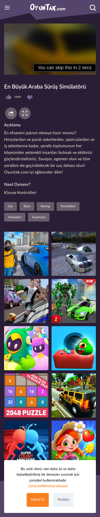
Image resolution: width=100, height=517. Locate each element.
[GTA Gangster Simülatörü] (26, 254)
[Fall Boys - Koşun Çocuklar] (26, 348)
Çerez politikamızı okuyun (48, 486)
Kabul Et (37, 499)
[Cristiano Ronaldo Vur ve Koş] (26, 301)
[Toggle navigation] (7, 8)
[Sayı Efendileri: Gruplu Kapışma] (26, 443)
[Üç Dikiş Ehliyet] (74, 395)
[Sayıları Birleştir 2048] (26, 395)
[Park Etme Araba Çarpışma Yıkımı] (74, 254)
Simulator (14, 217)
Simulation (68, 206)
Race (27, 206)
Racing (45, 206)
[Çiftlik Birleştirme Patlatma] (74, 443)
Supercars (38, 217)
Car (10, 206)
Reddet (63, 499)
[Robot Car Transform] (74, 301)
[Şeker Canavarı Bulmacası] (74, 348)
